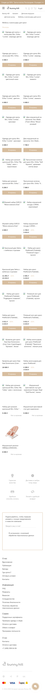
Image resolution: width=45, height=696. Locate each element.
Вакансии (5, 595)
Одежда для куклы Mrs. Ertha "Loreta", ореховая (11, 140)
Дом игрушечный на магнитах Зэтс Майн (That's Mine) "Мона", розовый (31, 140)
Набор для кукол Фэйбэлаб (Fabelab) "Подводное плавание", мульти (11, 316)
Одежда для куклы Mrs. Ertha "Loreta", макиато (32, 97)
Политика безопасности (11, 602)
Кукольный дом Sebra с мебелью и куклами (11, 270)
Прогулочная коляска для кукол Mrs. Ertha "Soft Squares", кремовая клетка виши (33, 182)
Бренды (5, 569)
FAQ (4, 588)
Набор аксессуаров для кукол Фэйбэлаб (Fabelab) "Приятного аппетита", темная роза (32, 362)
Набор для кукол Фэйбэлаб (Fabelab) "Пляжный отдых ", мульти (31, 270)
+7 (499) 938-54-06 (9, 648)
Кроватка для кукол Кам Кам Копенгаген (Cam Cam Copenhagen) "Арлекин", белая (11, 362)
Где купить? (6, 572)
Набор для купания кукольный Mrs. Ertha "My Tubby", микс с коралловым (11, 182)
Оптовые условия (9, 576)
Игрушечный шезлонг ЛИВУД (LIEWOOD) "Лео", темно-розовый (10, 447)
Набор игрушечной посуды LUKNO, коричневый (30, 225)
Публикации (6, 565)
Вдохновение (7, 562)
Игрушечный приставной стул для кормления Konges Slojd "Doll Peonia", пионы (32, 408)
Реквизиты (6, 592)
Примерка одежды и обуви (12, 621)
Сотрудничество (8, 599)
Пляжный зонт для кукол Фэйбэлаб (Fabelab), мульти (32, 316)
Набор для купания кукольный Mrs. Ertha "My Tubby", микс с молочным (12, 408)
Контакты (5, 579)
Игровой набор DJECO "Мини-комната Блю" (11, 225)
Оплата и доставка (9, 624)
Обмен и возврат (8, 628)
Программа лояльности (11, 631)
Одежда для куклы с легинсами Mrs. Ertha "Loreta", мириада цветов (11, 55)
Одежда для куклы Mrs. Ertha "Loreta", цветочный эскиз (12, 97)
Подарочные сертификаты (12, 617)
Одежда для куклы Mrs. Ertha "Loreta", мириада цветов (32, 55)
